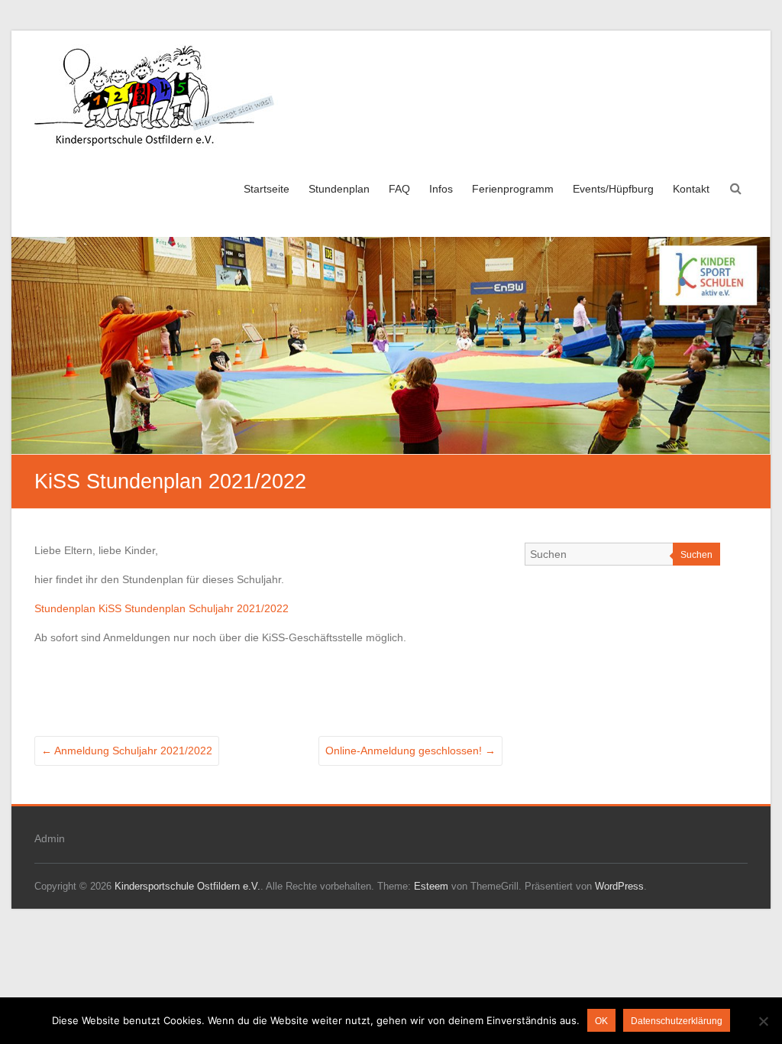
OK (601, 1021)
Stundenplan (339, 189)
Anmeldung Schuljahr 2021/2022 (126, 750)
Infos (441, 189)
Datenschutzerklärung (676, 1021)
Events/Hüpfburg (613, 189)
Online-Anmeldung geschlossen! (410, 750)
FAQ (399, 189)
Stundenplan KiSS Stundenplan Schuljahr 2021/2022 (161, 608)
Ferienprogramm (513, 189)
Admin (49, 838)
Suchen (696, 555)
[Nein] (763, 1021)
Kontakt (691, 189)
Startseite (266, 189)
